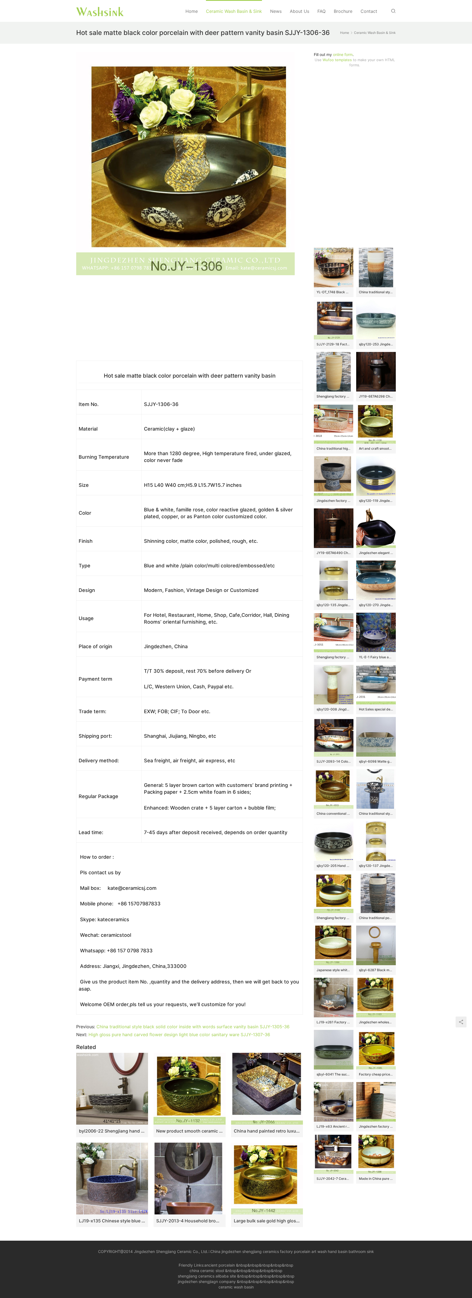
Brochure (343, 11)
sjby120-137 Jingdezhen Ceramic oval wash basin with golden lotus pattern (376, 866)
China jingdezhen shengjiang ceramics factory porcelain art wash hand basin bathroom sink (292, 1251)
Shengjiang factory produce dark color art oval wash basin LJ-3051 (334, 657)
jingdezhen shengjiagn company (207, 1281)
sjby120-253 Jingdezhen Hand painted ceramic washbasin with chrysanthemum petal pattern (376, 344)
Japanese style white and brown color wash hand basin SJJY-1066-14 (334, 970)
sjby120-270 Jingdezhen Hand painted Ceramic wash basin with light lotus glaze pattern (376, 605)
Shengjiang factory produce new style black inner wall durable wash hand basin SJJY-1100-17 (334, 918)
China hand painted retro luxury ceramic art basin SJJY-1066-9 (267, 1131)
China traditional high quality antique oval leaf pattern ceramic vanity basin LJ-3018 (334, 448)
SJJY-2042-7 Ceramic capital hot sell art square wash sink (334, 1179)
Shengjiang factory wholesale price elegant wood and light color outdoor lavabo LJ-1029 (334, 396)
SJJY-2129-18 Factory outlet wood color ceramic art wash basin (334, 344)
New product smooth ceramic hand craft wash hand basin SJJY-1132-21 (189, 1131)
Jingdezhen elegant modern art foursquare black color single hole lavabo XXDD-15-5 (376, 553)
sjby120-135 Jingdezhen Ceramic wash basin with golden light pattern (334, 605)
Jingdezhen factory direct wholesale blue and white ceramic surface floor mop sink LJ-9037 (334, 501)
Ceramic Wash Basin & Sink (234, 11)
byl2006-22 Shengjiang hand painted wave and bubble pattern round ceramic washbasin (112, 1131)
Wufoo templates (337, 60)
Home (191, 11)
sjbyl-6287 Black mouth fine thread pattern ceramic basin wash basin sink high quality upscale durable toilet (376, 970)
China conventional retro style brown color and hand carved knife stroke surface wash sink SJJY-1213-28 (334, 813)
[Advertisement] (355, 157)
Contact (369, 11)
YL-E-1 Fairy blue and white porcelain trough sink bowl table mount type (376, 657)
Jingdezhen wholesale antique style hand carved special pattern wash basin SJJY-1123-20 (376, 1022)
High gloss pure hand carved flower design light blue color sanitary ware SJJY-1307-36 (179, 1034)
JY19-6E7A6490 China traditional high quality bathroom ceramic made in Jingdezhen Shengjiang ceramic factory (334, 553)
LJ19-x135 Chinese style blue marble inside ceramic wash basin (112, 1220)
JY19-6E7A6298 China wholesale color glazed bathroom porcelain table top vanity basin (376, 396)
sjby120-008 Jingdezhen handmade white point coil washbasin (334, 709)
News (276, 11)
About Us (299, 11)
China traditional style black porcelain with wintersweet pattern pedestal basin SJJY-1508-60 (376, 813)
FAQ (321, 11)
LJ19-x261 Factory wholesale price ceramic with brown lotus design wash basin (334, 1022)
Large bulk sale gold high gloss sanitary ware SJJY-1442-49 (267, 1220)
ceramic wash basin (236, 1287)
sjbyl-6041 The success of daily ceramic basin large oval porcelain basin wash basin (334, 1074)
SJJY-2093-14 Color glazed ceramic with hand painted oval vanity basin (334, 761)
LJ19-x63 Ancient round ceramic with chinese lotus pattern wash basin (334, 1126)
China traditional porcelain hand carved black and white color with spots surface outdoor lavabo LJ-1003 (376, 918)
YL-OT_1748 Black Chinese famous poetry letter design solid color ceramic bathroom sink (334, 292)
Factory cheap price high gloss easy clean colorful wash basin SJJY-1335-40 (376, 1074)
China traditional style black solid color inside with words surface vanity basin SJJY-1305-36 (193, 1026)
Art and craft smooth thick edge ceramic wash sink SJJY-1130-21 (376, 448)
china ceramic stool (207, 1270)
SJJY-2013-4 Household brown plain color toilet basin (189, 1220)
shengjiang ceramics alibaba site (207, 1276)
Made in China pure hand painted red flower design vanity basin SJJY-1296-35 (376, 1179)
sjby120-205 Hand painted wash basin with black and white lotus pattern (334, 866)
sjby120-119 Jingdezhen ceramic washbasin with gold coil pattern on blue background (376, 501)
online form (343, 54)
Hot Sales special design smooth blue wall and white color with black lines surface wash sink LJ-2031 (376, 709)
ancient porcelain (220, 1265)
